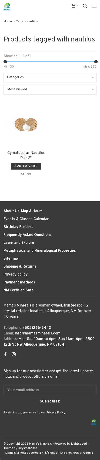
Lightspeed (79, 444)
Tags (19, 22)
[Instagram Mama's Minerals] (14, 355)
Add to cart (25, 166)
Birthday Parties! (18, 227)
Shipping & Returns (19, 266)
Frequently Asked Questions (27, 235)
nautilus (32, 22)
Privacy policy (15, 274)
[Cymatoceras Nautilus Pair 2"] (25, 125)
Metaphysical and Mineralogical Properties (39, 251)
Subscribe (50, 402)
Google (88, 453)
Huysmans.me (27, 448)
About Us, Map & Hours (23, 211)
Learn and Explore (18, 243)
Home (7, 22)
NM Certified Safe (18, 290)
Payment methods (19, 282)
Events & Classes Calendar (26, 219)
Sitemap (10, 258)
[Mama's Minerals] (94, 422)
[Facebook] (5, 355)
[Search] (85, 7)
